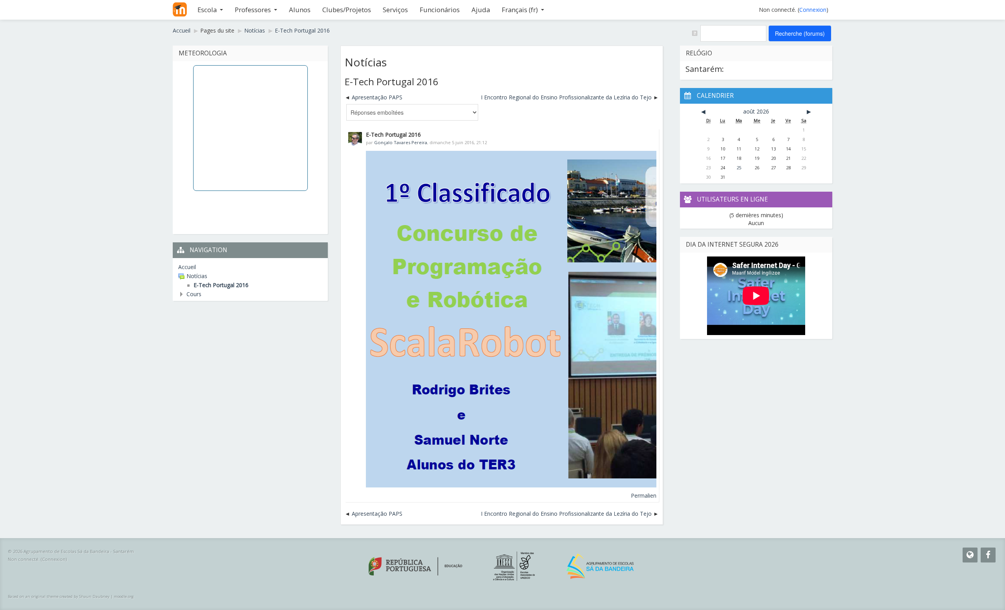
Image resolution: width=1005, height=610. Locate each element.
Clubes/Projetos (346, 9)
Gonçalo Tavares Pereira (400, 142)
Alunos (300, 9)
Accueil (187, 267)
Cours (193, 294)
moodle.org (124, 596)
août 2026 (756, 111)
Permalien (643, 495)
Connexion (812, 9)
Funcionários (440, 9)
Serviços (395, 9)
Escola (207, 9)
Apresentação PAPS (377, 97)
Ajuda (480, 9)
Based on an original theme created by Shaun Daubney (59, 596)
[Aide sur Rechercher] (694, 33)
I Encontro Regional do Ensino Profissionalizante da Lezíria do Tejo (566, 97)
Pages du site (217, 30)
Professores (253, 9)
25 (738, 167)
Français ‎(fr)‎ (520, 9)
